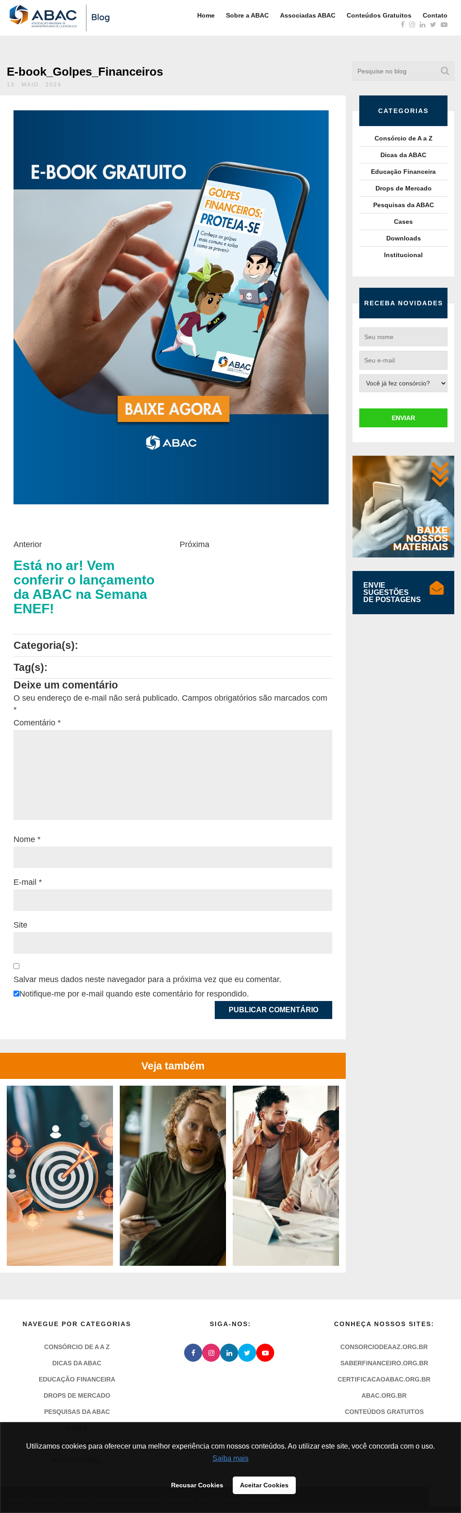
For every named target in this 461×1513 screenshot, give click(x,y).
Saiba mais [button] (230, 1458)
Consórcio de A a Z (404, 138)
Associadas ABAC (307, 15)
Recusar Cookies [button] (197, 1485)
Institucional (403, 254)
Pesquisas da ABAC (403, 204)
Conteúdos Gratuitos (379, 15)
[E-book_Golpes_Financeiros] (171, 307)
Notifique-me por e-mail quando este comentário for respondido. (134, 993)
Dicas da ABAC (403, 155)
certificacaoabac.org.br (384, 1379)
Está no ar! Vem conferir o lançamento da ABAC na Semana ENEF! (84, 587)
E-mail (28, 882)
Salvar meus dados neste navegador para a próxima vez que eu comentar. (147, 979)
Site (20, 924)
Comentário (37, 722)
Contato (435, 15)
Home (206, 15)
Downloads (403, 238)
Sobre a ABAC (247, 15)
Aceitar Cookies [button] (264, 1485)
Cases (403, 221)
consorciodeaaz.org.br (384, 1346)
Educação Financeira (403, 171)
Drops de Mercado (403, 188)
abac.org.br (384, 1395)
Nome (27, 839)
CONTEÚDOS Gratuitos (384, 1411)
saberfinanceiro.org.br (384, 1363)
